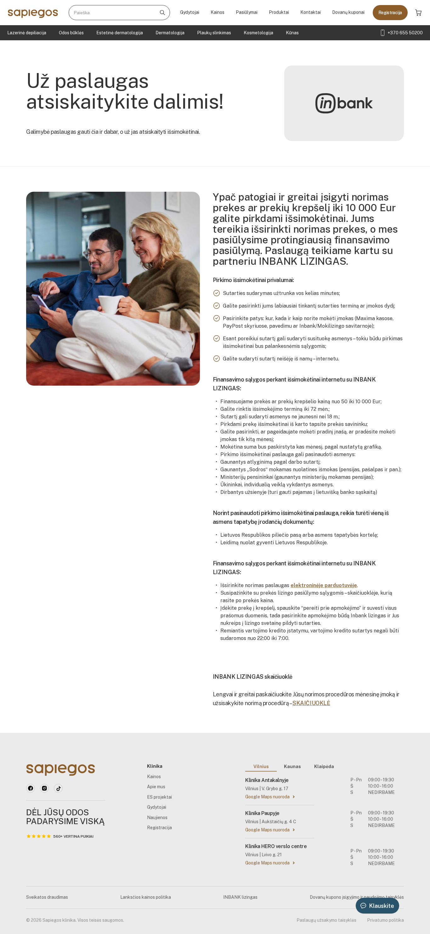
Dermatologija (170, 32)
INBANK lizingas (240, 897)
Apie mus (156, 786)
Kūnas (292, 32)
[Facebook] (30, 788)
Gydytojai (189, 12)
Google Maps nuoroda (267, 796)
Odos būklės (71, 32)
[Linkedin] (44, 788)
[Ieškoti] (162, 12)
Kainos (217, 12)
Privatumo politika (385, 920)
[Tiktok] (58, 788)
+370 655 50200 (405, 32)
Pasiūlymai (246, 12)
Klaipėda (324, 766)
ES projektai (159, 797)
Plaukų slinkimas (214, 32)
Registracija (390, 12)
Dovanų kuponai (348, 12)
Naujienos (157, 817)
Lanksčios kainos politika (145, 897)
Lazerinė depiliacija (26, 32)
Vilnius (261, 766)
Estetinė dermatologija (119, 32)
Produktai (279, 12)
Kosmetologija (258, 32)
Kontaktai (310, 12)
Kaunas (292, 766)
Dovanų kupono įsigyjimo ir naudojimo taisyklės (357, 897)
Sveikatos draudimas (47, 897)
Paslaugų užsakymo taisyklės (326, 920)
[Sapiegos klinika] (33, 12)
